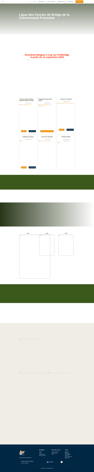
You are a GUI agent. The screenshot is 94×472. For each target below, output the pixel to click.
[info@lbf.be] (47, 462)
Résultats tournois (51, 1)
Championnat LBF (41, 1)
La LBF (34, 1)
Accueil (30, 1)
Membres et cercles (61, 1)
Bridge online (70, 1)
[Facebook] (62, 462)
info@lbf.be (51, 461)
